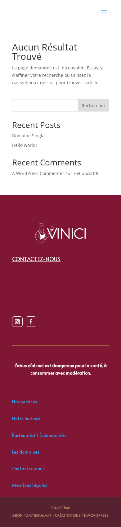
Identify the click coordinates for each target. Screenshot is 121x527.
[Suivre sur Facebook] (31, 321)
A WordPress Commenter (38, 173)
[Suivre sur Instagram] (17, 321)
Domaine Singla (28, 135)
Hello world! (24, 145)
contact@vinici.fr (43, 278)
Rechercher (93, 105)
